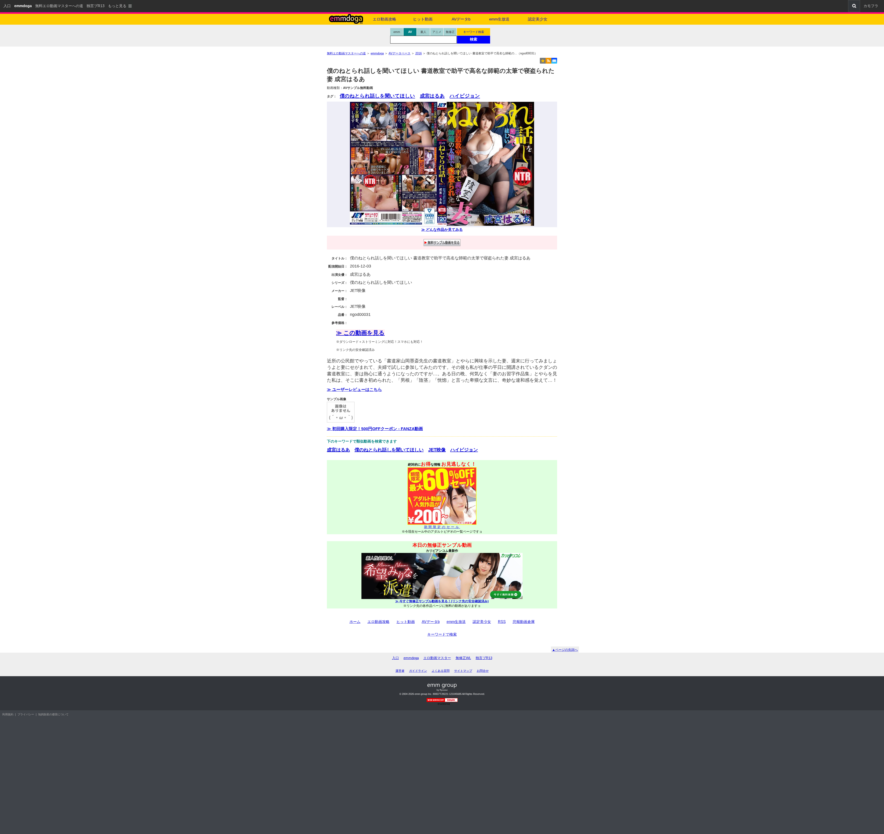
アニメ (436, 32)
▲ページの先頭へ (565, 650)
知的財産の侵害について (53, 714)
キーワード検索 (473, 32)
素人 (423, 32)
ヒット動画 (423, 19)
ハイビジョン (465, 95)
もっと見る (117, 6)
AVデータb (461, 19)
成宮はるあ (432, 95)
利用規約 (7, 714)
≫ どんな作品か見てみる (442, 230)
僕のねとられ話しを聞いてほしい (377, 95)
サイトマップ (463, 670)
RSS (502, 622)
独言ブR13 (96, 6)
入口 (7, 6)
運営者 (399, 670)
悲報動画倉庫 (524, 622)
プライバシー (25, 714)
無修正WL (463, 658)
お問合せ (483, 670)
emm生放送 (499, 19)
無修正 (450, 32)
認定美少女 (537, 19)
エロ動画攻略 (384, 19)
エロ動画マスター (437, 658)
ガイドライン (418, 670)
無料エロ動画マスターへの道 (59, 6)
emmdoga (411, 658)
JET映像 (437, 449)
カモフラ (871, 6)
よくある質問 (441, 670)
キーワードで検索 (442, 634)
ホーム (355, 622)
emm (396, 32)
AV (410, 32)
